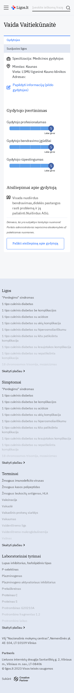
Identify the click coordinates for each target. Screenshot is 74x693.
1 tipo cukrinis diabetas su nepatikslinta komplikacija (28, 355)
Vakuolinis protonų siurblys (20, 512)
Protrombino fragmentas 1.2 (21, 614)
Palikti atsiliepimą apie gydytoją (35, 243)
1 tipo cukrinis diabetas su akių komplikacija (31, 323)
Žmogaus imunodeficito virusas (23, 480)
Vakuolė (7, 506)
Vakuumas (9, 519)
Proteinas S (9, 601)
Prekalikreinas (11, 589)
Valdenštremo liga (14, 525)
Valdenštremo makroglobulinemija (25, 532)
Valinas (7, 538)
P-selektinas (10, 569)
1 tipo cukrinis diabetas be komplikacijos (29, 310)
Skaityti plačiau (12, 371)
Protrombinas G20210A (18, 608)
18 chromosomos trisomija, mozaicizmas (29, 364)
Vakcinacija (9, 500)
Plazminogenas (12, 576)
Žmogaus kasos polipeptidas (21, 487)
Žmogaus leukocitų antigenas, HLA (25, 493)
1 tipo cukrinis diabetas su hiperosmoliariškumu (34, 329)
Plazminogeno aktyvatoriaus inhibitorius (29, 582)
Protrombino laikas (14, 621)
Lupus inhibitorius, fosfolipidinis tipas (26, 563)
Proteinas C (9, 595)
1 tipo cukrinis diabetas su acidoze (25, 317)
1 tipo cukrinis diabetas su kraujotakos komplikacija (36, 347)
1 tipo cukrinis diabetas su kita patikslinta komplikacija (30, 338)
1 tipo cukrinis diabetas (17, 304)
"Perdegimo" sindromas (18, 297)
